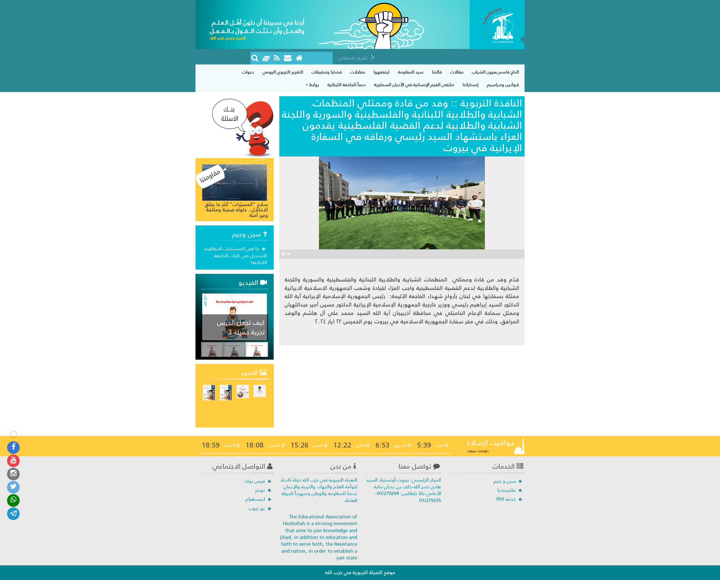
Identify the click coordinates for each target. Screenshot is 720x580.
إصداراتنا (470, 84)
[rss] (277, 58)
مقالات (457, 71)
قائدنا (437, 71)
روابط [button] (313, 84)
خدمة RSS (506, 499)
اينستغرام (256, 499)
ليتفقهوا (382, 71)
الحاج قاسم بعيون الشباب (495, 71)
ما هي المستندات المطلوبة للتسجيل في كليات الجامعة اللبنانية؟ (235, 255)
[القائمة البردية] (288, 58)
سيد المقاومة (411, 71)
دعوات (248, 71)
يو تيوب (257, 508)
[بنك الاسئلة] (243, 127)
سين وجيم (247, 234)
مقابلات (357, 71)
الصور (250, 372)
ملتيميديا (507, 490)
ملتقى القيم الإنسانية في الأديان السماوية (414, 84)
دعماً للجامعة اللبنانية (346, 84)
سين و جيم (505, 481)
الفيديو (249, 282)
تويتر (260, 490)
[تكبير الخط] (283, 254)
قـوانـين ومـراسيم (503, 84)
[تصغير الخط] (289, 254)
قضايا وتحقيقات (327, 71)
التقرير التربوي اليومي (282, 71)
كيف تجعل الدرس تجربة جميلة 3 (241, 327)
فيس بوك (255, 481)
